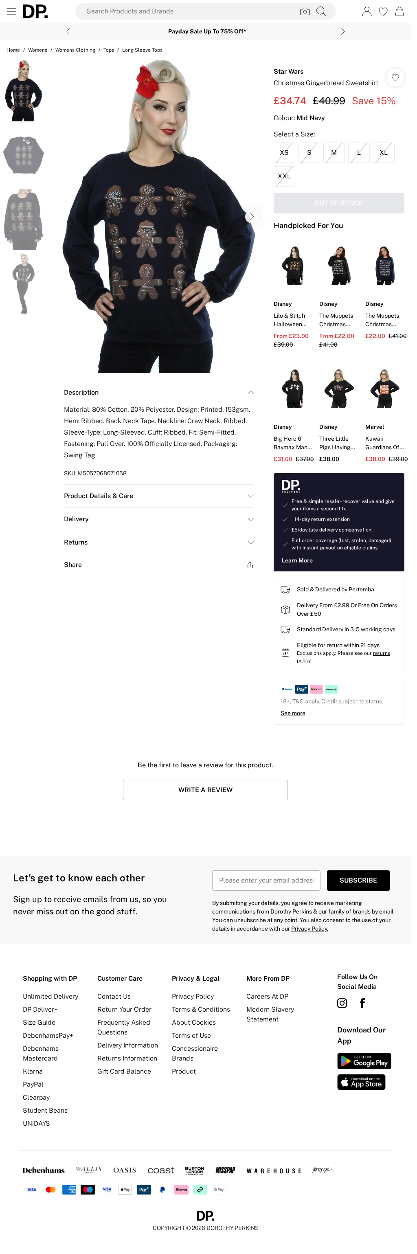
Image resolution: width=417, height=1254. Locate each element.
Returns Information (127, 1058)
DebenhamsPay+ (48, 1035)
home (13, 50)
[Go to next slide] (251, 216)
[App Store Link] (364, 1071)
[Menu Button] (11, 11)
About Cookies (194, 1022)
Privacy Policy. (309, 928)
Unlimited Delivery (50, 996)
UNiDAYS (36, 1123)
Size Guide (39, 1022)
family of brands (349, 911)
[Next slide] (343, 31)
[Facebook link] (362, 1003)
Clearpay (36, 1097)
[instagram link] (342, 1003)
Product (184, 1071)
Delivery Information (127, 1045)
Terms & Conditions (201, 1009)
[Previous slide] (68, 31)
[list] (159, 216)
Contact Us (114, 996)
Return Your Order (124, 1009)
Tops (108, 50)
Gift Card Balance (124, 1071)
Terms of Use (191, 1035)
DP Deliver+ (40, 1009)
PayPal (33, 1084)
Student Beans (45, 1110)
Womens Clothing (75, 50)
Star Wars (288, 71)
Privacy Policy (193, 996)
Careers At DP (267, 996)
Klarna (33, 1071)
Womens (37, 50)
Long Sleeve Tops (142, 50)
